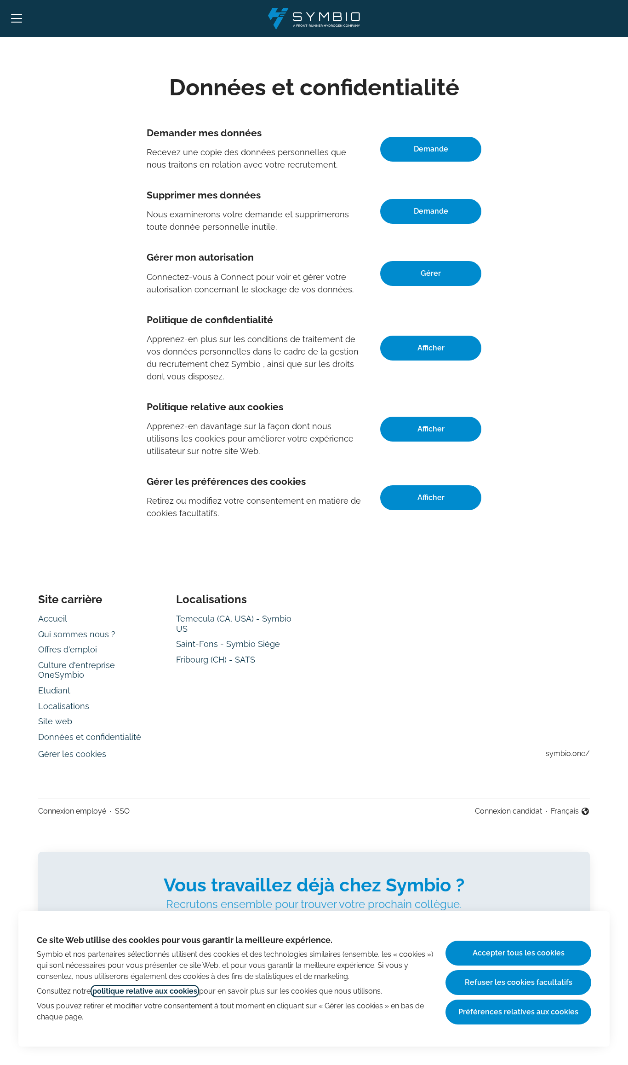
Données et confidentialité (89, 737)
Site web (55, 721)
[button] (430, 497)
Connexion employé (72, 811)
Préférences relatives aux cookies (518, 1011)
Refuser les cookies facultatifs (518, 982)
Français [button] (570, 812)
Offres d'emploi (67, 649)
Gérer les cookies (72, 754)
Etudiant (54, 690)
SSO (122, 811)
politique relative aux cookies (144, 991)
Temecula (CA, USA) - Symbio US (233, 624)
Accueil (52, 618)
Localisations (63, 706)
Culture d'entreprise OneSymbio (76, 670)
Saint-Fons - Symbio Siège (228, 644)
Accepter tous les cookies (519, 953)
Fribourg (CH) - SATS (215, 659)
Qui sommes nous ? (76, 634)
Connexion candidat (508, 811)
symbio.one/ (568, 753)
